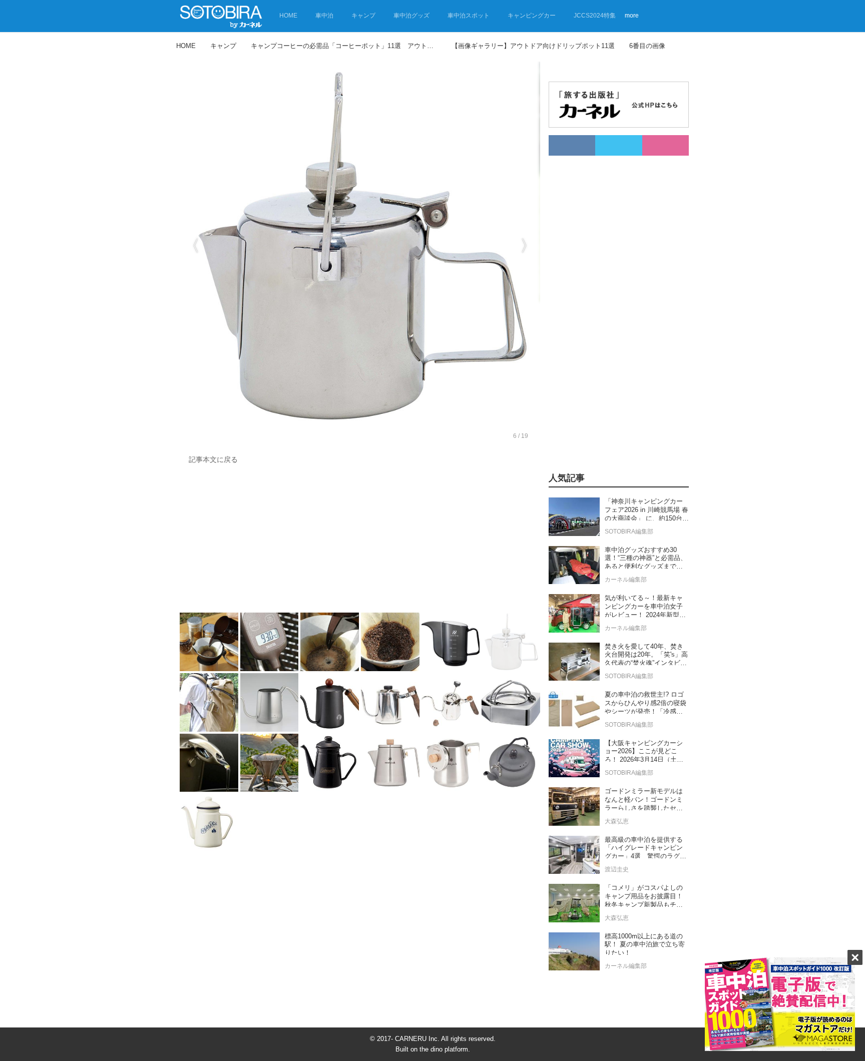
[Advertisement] (357, 541)
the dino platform (443, 1049)
